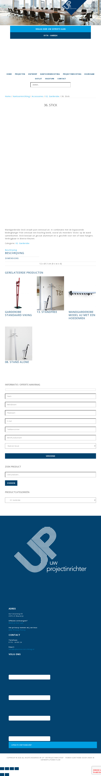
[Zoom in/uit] (2, 768)
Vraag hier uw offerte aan (51, 29)
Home (8, 96)
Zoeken (11, 483)
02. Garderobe (52, 96)
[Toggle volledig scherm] (7, 768)
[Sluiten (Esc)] (17, 768)
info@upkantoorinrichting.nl (21, 649)
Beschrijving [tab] (11, 250)
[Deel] (12, 768)
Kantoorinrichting (21, 96)
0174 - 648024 (50, 35)
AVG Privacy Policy (17, 630)
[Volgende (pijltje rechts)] (7, 774)
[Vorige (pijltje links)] (2, 774)
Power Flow (55, 760)
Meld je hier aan (16, 623)
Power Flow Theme (73, 758)
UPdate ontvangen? (21, 745)
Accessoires (37, 96)
